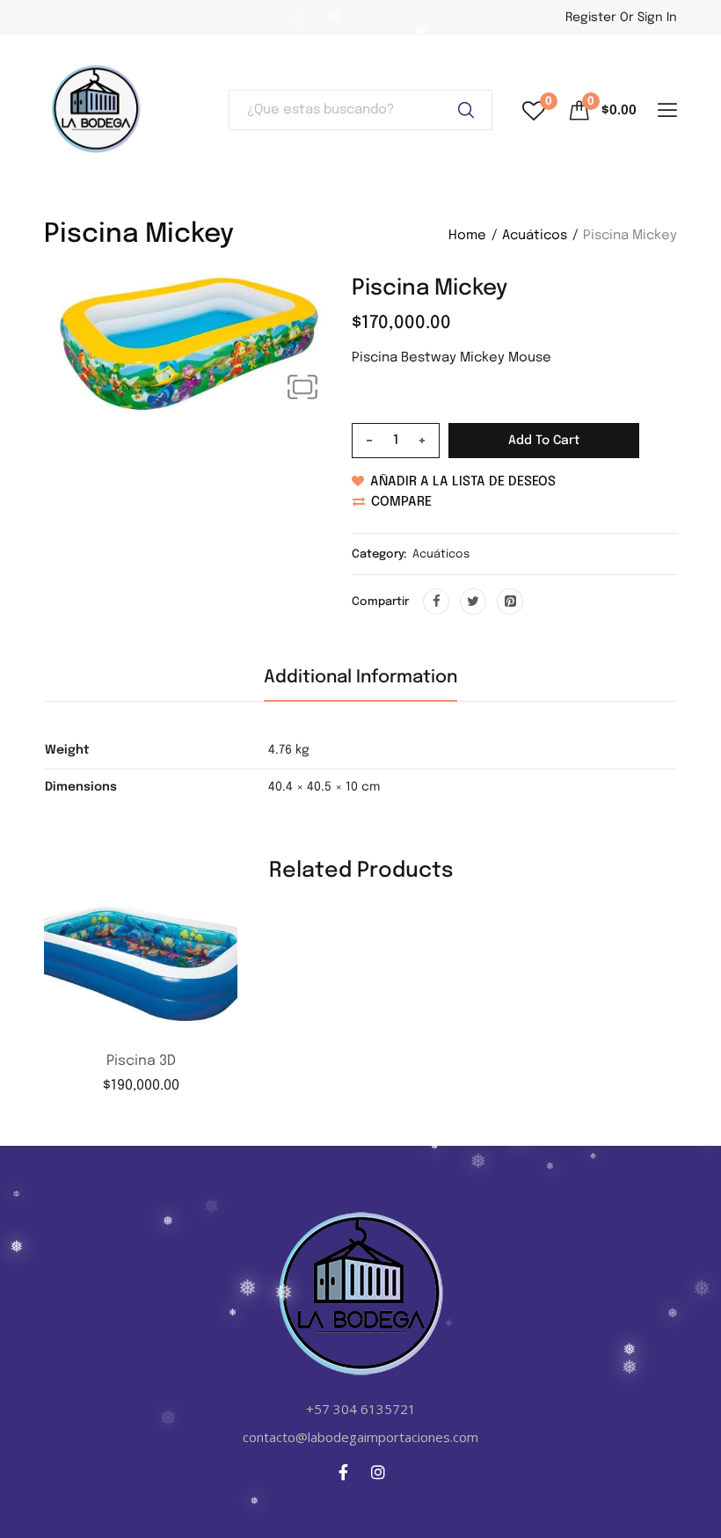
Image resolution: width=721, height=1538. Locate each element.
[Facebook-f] (344, 1472)
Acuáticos (534, 236)
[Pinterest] (510, 601)
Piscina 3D (141, 1060)
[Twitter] (473, 601)
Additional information (360, 677)
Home (467, 236)
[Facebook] (436, 601)
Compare (401, 502)
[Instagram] (378, 1472)
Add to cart (543, 440)
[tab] (360, 684)
